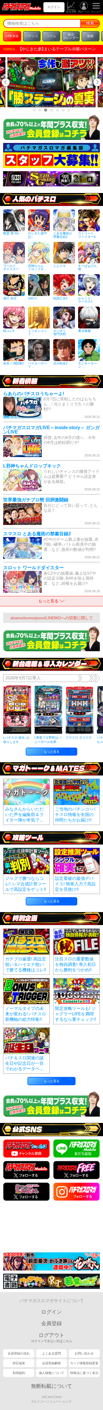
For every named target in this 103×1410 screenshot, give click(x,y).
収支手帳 (71, 11)
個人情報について (51, 1373)
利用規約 (19, 1373)
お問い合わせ (84, 1353)
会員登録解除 (51, 1363)
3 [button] (46, 110)
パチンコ (31, 36)
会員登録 (51, 1323)
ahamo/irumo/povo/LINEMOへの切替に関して (51, 618)
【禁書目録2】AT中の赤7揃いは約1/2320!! (56, 49)
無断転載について (51, 1386)
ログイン (53, 7)
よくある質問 (51, 1353)
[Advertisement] (51, 1228)
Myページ (84, 11)
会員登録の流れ (19, 1353)
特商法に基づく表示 (84, 1373)
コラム (51, 36)
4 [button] (52, 110)
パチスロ (12, 36)
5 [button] (57, 110)
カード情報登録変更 (84, 1363)
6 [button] (63, 110)
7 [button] (69, 110)
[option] (54, 82)
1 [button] (34, 110)
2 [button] (40, 110)
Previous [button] (5, 82)
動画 (90, 36)
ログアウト (51, 1338)
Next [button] (98, 82)
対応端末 (19, 1363)
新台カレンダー (71, 36)
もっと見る (52, 751)
